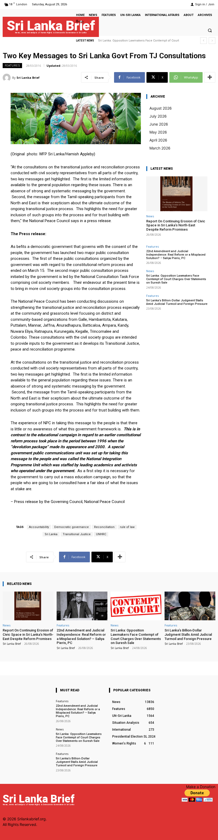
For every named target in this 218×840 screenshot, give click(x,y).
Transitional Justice (77, 534)
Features (12, 65)
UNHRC (101, 534)
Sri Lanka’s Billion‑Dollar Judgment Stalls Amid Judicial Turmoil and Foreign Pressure (176, 302)
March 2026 (159, 148)
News (150, 216)
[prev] (203, 40)
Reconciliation (104, 527)
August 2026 (160, 108)
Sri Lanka (51, 534)
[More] (209, 77)
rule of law (127, 527)
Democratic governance (71, 527)
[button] (209, 30)
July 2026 (158, 116)
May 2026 (158, 132)
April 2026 (158, 140)
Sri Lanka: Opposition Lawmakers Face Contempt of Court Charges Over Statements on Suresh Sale (176, 279)
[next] (212, 40)
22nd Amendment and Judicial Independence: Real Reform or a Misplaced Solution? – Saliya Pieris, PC (176, 254)
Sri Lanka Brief (28, 78)
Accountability (39, 527)
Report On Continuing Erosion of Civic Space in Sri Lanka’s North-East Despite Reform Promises (175, 225)
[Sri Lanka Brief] (7, 78)
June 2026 (158, 124)
